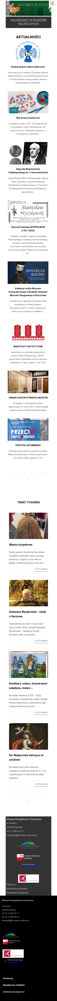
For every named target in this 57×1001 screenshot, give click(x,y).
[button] (28, 8)
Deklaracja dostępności (17, 892)
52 (42, 473)
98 (42, 797)
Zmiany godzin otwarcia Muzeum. (28, 66)
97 (35, 797)
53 (27, 478)
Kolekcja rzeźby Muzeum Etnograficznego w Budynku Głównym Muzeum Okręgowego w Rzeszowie (28, 292)
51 (35, 473)
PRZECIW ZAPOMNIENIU (28, 445)
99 (27, 802)
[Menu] (52, 3)
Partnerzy (11, 884)
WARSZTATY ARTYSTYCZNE (28, 346)
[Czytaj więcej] (28, 538)
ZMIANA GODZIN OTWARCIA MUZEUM (28, 397)
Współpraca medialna (17, 888)
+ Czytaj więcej (41, 569)
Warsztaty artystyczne (28, 117)
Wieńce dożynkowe (20, 544)
